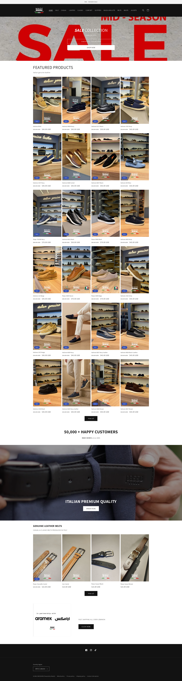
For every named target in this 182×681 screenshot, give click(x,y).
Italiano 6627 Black (97, 183)
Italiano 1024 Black (39, 409)
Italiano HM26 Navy (68, 126)
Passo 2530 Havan (67, 296)
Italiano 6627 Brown (127, 409)
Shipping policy (80, 676)
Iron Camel (65, 584)
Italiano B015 (37, 126)
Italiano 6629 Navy (68, 352)
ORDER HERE (91, 509)
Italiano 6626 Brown (97, 409)
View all (91, 418)
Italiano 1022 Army (126, 296)
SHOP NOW (91, 48)
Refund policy (61, 676)
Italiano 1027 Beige (39, 352)
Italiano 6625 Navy (126, 239)
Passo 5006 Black (96, 239)
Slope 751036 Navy (39, 239)
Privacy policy (70, 676)
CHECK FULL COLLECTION (91, 42)
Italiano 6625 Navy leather (70, 409)
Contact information (93, 676)
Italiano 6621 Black (68, 239)
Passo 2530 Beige (96, 296)
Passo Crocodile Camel (40, 584)
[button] (143, 10)
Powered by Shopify (49, 676)
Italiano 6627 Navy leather (99, 352)
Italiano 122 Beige (38, 296)
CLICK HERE (86, 627)
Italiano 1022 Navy (126, 126)
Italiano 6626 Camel (68, 183)
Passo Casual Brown (127, 584)
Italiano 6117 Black (97, 126)
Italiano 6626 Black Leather (129, 352)
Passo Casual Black (97, 584)
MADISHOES (40, 676)
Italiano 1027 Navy (39, 183)
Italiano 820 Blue (126, 183)
